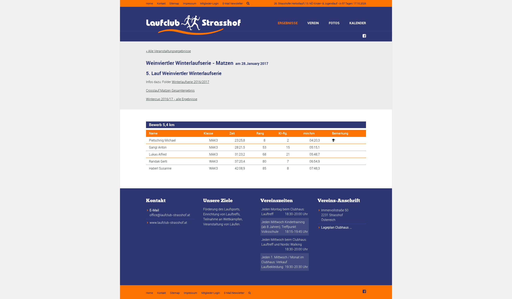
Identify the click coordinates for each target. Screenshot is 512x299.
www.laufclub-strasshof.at (168, 222)
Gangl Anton (158, 147)
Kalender (357, 23)
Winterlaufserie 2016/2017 (190, 82)
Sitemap (174, 3)
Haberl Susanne (160, 168)
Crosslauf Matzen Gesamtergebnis (170, 90)
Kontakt (161, 3)
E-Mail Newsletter (233, 3)
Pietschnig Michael (162, 140)
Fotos (334, 23)
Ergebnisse (288, 23)
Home (149, 3)
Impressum (189, 3)
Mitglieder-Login (209, 3)
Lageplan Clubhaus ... (336, 227)
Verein (313, 23)
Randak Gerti (158, 161)
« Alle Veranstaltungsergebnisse (168, 51)
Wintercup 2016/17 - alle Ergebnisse (171, 99)
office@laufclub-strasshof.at (170, 215)
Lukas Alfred (158, 154)
